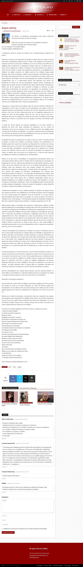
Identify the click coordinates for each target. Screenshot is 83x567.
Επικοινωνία (75, 565)
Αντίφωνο (72, 56)
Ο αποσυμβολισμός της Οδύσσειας (70, 61)
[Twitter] (74, 1)
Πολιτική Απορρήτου (58, 565)
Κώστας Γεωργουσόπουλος (66, 49)
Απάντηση (4, 438)
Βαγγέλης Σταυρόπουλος (12, 31)
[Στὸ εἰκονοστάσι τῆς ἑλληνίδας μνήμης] (10, 397)
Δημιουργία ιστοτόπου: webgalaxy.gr (12, 565)
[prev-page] (3, 409)
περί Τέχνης (4, 23)
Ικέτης (14, 367)
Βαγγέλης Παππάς (74, 63)
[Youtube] (80, 1)
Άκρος (10, 367)
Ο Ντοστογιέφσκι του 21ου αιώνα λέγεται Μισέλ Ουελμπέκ (71, 39)
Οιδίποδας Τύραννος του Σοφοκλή (70, 46)
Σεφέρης (19, 367)
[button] (64, 1)
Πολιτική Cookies (48, 565)
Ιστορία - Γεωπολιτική (42, 401)
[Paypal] (72, 1)
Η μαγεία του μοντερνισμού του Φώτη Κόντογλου (72, 68)
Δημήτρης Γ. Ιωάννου (75, 70)
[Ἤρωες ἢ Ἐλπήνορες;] (28, 397)
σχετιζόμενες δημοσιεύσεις (10, 388)
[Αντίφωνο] (41, 7)
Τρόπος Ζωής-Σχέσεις (7, 401)
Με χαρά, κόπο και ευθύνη (38, 548)
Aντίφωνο (8, 361)
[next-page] (5, 409)
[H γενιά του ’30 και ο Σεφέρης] (46, 397)
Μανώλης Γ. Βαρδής (74, 41)
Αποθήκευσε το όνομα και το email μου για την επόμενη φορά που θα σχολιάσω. (25, 528)
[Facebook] (66, 1)
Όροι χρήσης (68, 565)
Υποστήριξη (39, 565)
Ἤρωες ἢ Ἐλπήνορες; (25, 404)
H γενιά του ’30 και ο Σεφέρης (45, 403)
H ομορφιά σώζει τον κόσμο (26, 402)
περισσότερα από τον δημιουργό (27, 388)
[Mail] (69, 1)
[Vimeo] (77, 1)
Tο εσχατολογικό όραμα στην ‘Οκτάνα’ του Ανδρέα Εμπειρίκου (72, 54)
